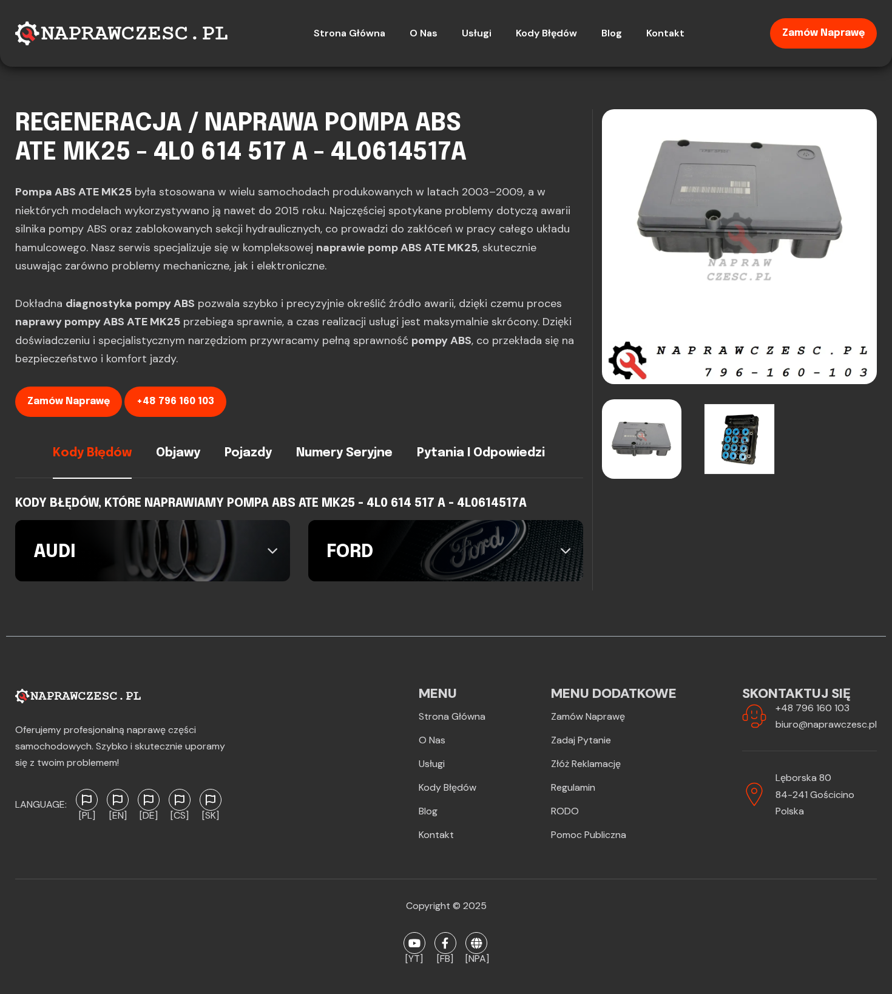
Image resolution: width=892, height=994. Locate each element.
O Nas (432, 740)
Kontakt (436, 834)
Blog (428, 811)
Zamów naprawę (823, 33)
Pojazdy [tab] (248, 453)
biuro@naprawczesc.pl (826, 724)
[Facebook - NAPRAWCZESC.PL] (445, 943)
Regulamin (573, 787)
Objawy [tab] (178, 453)
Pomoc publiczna (588, 834)
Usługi (432, 763)
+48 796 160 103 (175, 401)
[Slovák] (210, 800)
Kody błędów (447, 787)
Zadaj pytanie (581, 740)
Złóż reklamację (586, 763)
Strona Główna (452, 716)
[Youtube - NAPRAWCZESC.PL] (414, 943)
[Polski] (87, 800)
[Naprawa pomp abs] (476, 943)
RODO (565, 811)
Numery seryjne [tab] (344, 453)
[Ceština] (180, 800)
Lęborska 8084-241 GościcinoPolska (814, 794)
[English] (118, 800)
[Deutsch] (149, 800)
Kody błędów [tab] (92, 453)
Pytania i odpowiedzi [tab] (481, 453)
